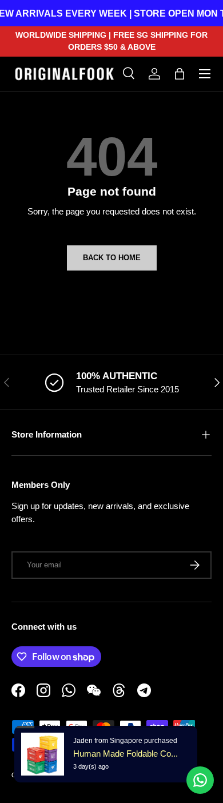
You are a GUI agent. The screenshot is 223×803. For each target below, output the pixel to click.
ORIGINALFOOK (70, 775)
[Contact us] (200, 780)
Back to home (112, 257)
